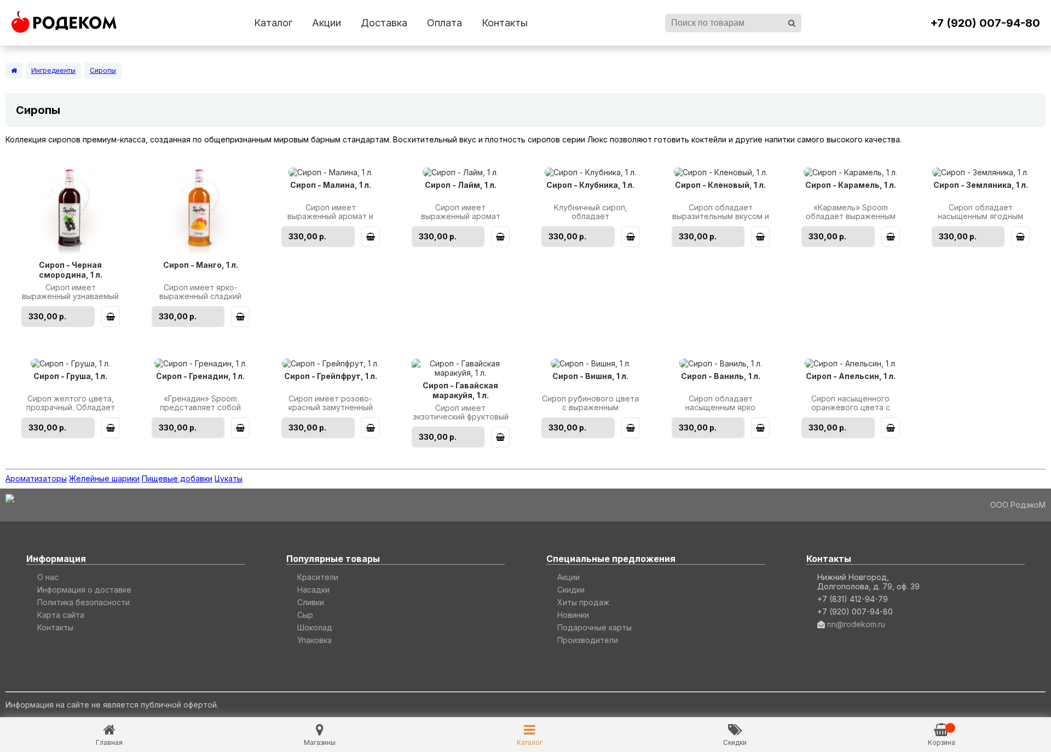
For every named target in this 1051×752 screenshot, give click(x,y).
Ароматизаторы (36, 478)
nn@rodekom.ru (856, 624)
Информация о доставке (84, 589)
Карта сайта (60, 614)
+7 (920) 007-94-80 (985, 23)
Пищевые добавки (177, 478)
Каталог (273, 22)
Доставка (384, 22)
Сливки (310, 602)
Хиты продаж (583, 602)
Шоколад (314, 627)
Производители (587, 640)
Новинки (573, 614)
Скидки (571, 589)
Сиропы (103, 70)
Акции (326, 22)
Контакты (505, 22)
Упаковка (314, 640)
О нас (48, 577)
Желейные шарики (104, 478)
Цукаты (228, 478)
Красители (317, 577)
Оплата (444, 22)
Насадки (313, 589)
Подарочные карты (594, 627)
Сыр (305, 614)
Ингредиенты (53, 70)
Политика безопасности (83, 602)
